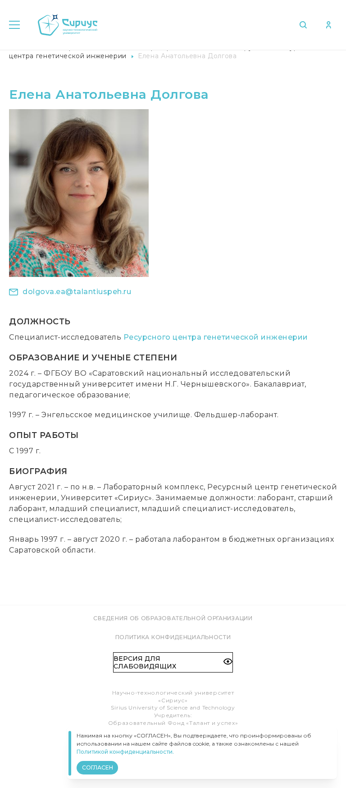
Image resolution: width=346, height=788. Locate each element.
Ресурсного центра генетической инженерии (215, 337)
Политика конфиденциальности (173, 637)
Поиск (305, 24)
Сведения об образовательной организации (172, 618)
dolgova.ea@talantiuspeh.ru (77, 291)
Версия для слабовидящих (145, 662)
